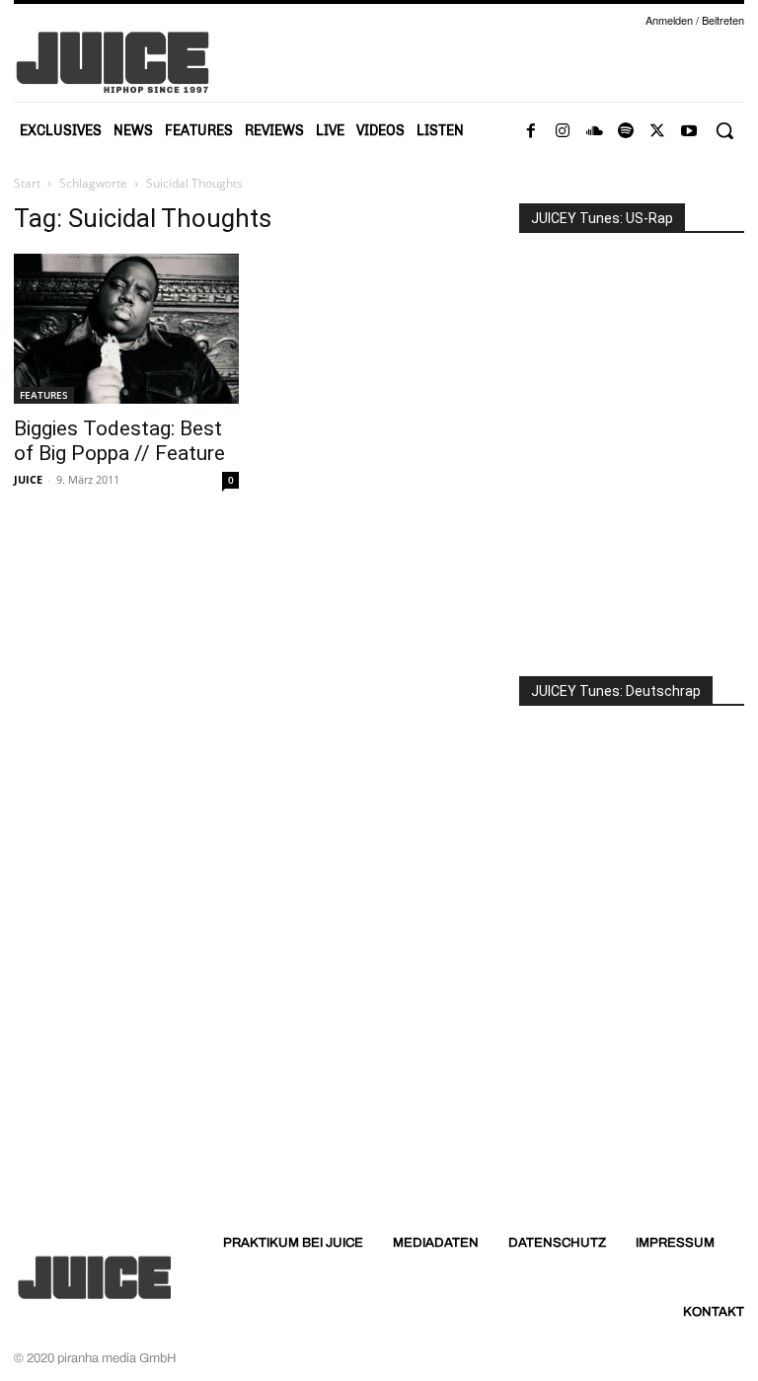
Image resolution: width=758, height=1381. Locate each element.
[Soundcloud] (594, 131)
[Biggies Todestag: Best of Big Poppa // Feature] (126, 329)
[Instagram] (562, 131)
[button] (724, 130)
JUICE (28, 479)
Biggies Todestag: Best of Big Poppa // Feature (119, 441)
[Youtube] (689, 131)
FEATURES (44, 395)
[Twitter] (657, 131)
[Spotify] (626, 131)
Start (27, 183)
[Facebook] (531, 131)
